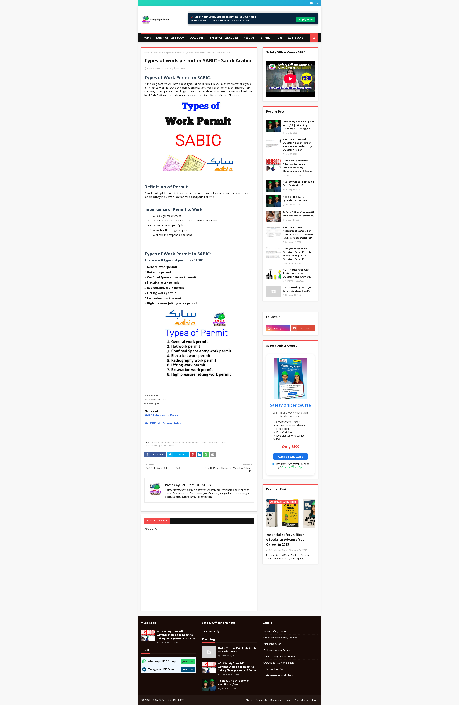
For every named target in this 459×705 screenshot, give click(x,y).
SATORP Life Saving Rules (163, 423)
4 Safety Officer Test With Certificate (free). (298, 183)
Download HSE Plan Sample (279, 662)
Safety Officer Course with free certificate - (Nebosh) (299, 214)
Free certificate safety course (280, 637)
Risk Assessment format (277, 650)
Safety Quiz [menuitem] (295, 37)
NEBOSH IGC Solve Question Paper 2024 (295, 198)
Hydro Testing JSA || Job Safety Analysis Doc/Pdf (297, 289)
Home (147, 52)
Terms (315, 700)
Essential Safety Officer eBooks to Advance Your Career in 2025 (286, 539)
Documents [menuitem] (197, 37)
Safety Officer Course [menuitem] (224, 37)
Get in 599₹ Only (210, 631)
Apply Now (306, 19)
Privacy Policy (301, 700)
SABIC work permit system (186, 442)
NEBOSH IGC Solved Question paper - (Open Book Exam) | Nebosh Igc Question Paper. (298, 145)
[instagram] (316, 3)
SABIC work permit (161, 442)
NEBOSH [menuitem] (249, 37)
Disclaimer (275, 700)
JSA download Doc (274, 669)
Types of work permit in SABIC (167, 52)
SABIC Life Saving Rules (161, 415)
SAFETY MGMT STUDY (157, 68)
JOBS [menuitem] (279, 37)
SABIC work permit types (214, 442)
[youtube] (311, 3)
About (249, 700)
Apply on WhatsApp (290, 456)
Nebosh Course (272, 643)
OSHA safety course (275, 631)
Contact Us (261, 700)
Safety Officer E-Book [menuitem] (170, 37)
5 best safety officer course (279, 656)
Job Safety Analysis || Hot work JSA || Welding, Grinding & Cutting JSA (298, 125)
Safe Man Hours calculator (278, 675)
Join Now (188, 661)
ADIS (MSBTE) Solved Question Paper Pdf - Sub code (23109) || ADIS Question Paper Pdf (298, 254)
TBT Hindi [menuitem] (265, 37)
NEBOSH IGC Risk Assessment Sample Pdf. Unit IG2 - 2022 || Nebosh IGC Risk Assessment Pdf (298, 233)
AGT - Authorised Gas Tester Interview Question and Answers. (297, 273)
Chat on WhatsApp (292, 467)
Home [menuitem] (147, 37)
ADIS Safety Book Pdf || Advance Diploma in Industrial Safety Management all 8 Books (297, 166)
